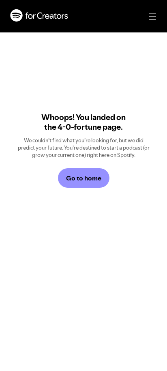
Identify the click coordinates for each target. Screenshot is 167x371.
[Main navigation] (152, 16)
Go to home (83, 178)
